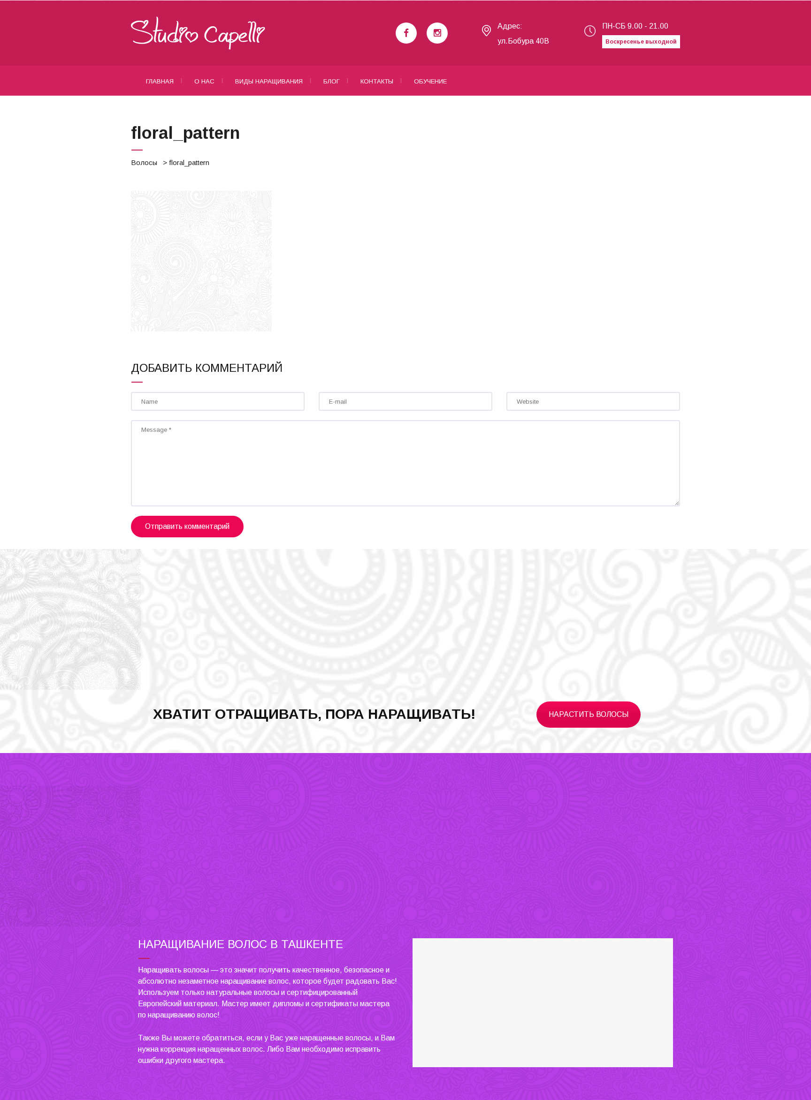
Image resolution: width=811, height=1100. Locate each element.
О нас (204, 81)
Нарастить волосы (588, 714)
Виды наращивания (269, 81)
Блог (331, 81)
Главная (160, 81)
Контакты (376, 81)
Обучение (430, 81)
